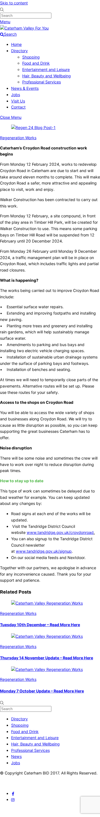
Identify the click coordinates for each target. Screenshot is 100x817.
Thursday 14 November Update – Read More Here (46, 657)
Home (16, 44)
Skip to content (14, 3)
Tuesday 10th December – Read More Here (40, 624)
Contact (18, 107)
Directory (19, 50)
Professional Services (41, 82)
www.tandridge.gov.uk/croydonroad (60, 532)
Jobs (15, 94)
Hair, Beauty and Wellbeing (46, 75)
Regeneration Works (18, 137)
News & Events (25, 88)
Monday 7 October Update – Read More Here (42, 691)
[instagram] (13, 799)
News (16, 756)
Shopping (31, 57)
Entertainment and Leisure (46, 69)
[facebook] (13, 793)
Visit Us (18, 101)
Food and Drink (36, 63)
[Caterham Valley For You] (24, 28)
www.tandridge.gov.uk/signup (44, 551)
